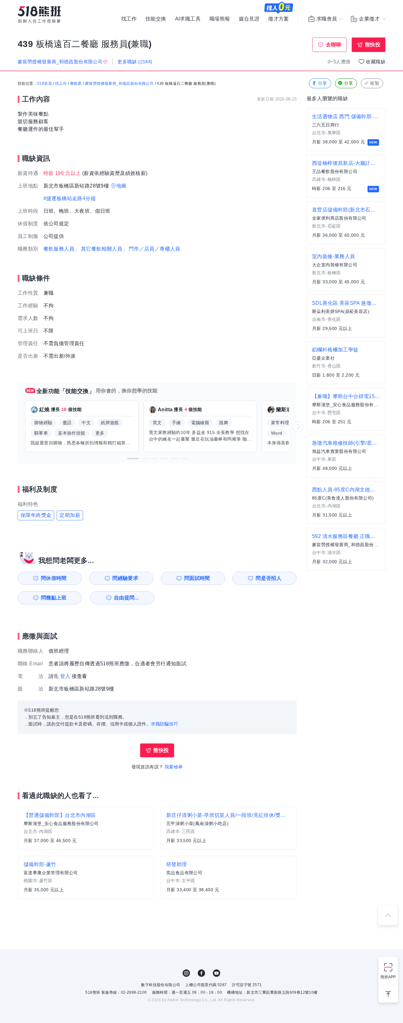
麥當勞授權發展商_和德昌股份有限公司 (119, 83)
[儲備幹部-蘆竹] (86, 877)
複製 (374, 83)
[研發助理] (228, 877)
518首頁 (44, 83)
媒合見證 (249, 18)
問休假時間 (54, 578)
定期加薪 (70, 515)
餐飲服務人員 (58, 248)
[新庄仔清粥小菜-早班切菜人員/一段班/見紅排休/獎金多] (228, 828)
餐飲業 (76, 83)
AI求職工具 (188, 18)
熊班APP (388, 977)
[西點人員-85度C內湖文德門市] (346, 503)
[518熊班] (39, 14)
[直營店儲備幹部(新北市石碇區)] (346, 223)
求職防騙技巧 (164, 723)
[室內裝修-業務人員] (346, 269)
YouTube (216, 973)
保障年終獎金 (35, 515)
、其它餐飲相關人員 (99, 248)
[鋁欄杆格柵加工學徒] (346, 363)
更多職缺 (134, 61)
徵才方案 (278, 18)
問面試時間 (197, 578)
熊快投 (372, 44)
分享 (322, 83)
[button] (133, 458)
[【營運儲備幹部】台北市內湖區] (86, 828)
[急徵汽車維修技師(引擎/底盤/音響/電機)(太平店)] (346, 456)
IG (186, 973)
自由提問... (126, 597)
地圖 (121, 185)
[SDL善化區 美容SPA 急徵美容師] (346, 316)
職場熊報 (219, 18)
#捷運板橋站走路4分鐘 (69, 198)
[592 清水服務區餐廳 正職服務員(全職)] (346, 549)
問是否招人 (268, 578)
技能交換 (155, 18)
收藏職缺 (375, 61)
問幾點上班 (54, 597)
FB (201, 973)
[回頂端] (388, 915)
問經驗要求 (125, 578)
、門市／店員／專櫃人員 (151, 248)
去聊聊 (333, 44)
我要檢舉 (174, 766)
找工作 (129, 18)
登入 (65, 676)
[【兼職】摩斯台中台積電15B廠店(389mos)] (346, 409)
